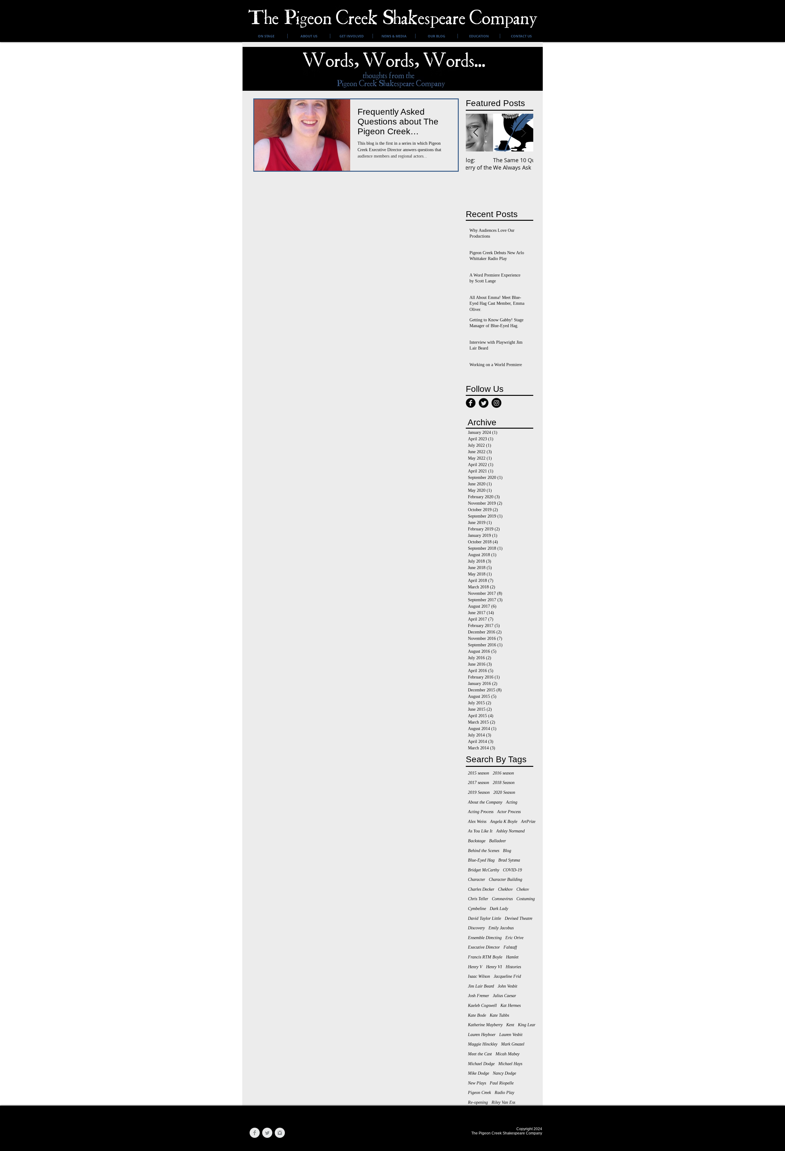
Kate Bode (477, 1015)
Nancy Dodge (504, 1073)
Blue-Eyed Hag (481, 860)
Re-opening (478, 1102)
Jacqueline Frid (507, 976)
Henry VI (494, 967)
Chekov (522, 889)
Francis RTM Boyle (485, 957)
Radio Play (504, 1092)
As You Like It (480, 831)
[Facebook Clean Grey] (255, 1133)
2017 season (478, 782)
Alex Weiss (477, 821)
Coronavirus (502, 899)
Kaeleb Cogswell (482, 1005)
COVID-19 (512, 870)
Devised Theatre (518, 918)
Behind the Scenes (483, 850)
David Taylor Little (484, 918)
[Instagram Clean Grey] (280, 1133)
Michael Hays (510, 1063)
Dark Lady (499, 908)
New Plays (477, 1083)
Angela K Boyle (503, 821)
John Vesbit (507, 986)
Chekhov (505, 889)
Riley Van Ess (503, 1102)
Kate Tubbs (499, 1015)
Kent (510, 1025)
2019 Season (479, 792)
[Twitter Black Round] (483, 403)
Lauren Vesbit (511, 1034)
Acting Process (480, 811)
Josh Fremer (478, 995)
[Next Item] (523, 132)
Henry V (475, 967)
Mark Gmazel (512, 1044)
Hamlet (512, 957)
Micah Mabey (507, 1054)
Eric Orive (514, 937)
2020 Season (504, 792)
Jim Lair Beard (481, 986)
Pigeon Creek (479, 1092)
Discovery (476, 928)
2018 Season (504, 782)
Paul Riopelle (502, 1083)
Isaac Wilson (479, 976)
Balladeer (497, 841)
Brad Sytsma (509, 860)
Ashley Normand (510, 831)
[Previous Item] (475, 132)
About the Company (485, 802)
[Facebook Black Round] (471, 403)
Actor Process (509, 811)
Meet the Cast (480, 1054)
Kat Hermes (510, 1005)
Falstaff (510, 947)
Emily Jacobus (501, 928)
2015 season (478, 773)
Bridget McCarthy (483, 870)
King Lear (526, 1025)
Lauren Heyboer (482, 1034)
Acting (511, 802)
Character (476, 879)
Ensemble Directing (485, 937)
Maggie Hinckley (482, 1044)
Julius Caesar (504, 995)
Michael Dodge (481, 1063)
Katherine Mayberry (485, 1025)
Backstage (476, 841)
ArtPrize (528, 821)
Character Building (505, 879)
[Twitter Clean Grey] (267, 1133)
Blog (507, 850)
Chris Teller (478, 899)
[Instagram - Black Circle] (496, 403)
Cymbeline (477, 908)
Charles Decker (481, 889)
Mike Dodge (478, 1073)
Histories (513, 967)
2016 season (503, 773)
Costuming (525, 899)
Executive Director (484, 947)
